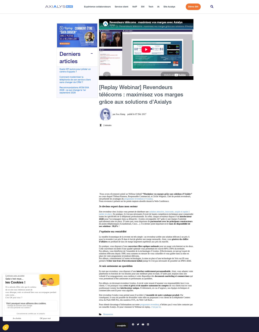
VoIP (134, 7)
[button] (211, 6)
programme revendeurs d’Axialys (138, 199)
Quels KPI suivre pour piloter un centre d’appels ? (75, 70)
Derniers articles (70, 57)
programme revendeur (149, 304)
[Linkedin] (148, 324)
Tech (151, 7)
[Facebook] (133, 324)
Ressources (108, 314)
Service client (121, 7)
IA (158, 7)
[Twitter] (138, 324)
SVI (142, 7)
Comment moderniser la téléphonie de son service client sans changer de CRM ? (75, 79)
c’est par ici (156, 307)
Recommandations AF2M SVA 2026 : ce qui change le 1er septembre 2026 (74, 90)
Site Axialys (169, 7)
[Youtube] (143, 324)
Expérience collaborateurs (97, 7)
